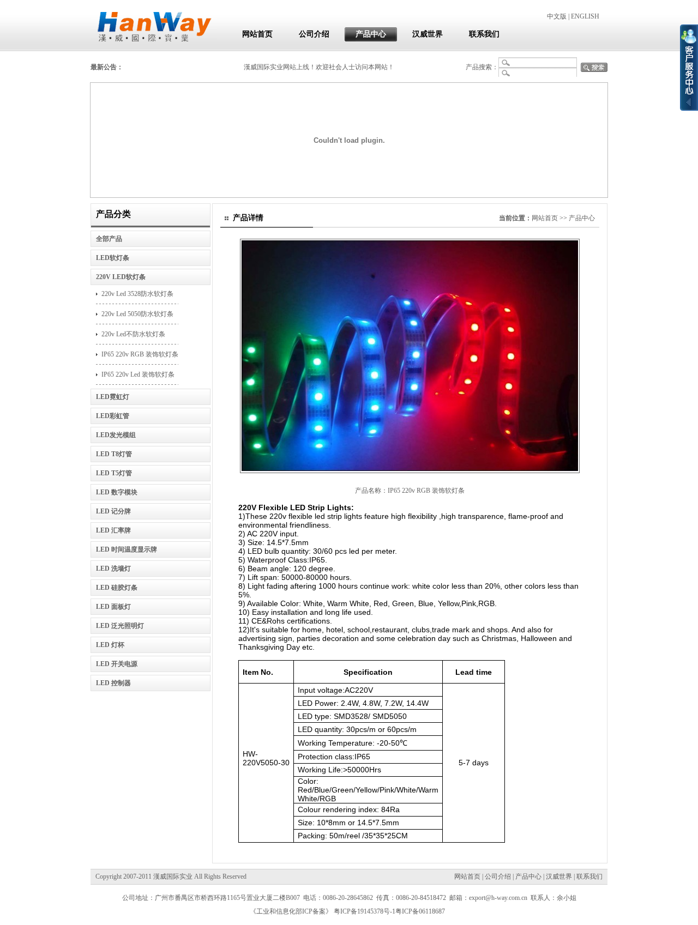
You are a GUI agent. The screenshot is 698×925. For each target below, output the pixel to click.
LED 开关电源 (116, 664)
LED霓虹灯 (112, 397)
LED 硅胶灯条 (116, 587)
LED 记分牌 (113, 511)
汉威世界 (427, 34)
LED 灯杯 (110, 645)
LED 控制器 (113, 683)
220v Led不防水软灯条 (133, 334)
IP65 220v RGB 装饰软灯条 (139, 354)
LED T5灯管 (114, 473)
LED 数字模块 (116, 492)
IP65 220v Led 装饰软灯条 (137, 374)
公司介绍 (314, 34)
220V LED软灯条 (121, 277)
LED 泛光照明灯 (120, 626)
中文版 (557, 16)
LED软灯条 (112, 258)
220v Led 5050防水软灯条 (137, 314)
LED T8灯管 (114, 454)
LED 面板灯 (113, 606)
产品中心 (371, 34)
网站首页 (257, 34)
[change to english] (410, 469)
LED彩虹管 (112, 416)
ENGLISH (585, 16)
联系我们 (484, 34)
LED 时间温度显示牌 (126, 549)
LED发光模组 (116, 435)
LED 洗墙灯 (113, 568)
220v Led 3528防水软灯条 (137, 294)
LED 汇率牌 (113, 530)
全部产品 (109, 239)
